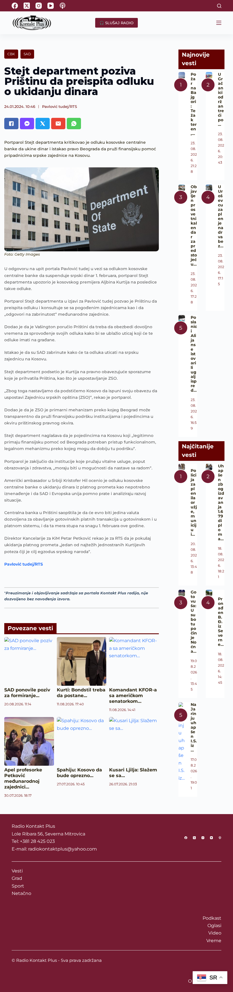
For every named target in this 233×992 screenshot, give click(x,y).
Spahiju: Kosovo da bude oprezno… (79, 772)
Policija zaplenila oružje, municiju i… (194, 502)
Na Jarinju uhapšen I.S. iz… (194, 727)
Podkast (212, 918)
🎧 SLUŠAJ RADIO (116, 22)
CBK (11, 54)
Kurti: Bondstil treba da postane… (81, 692)
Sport (18, 886)
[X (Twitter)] (27, 6)
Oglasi (214, 925)
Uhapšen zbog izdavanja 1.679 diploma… (221, 502)
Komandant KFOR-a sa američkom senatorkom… (133, 695)
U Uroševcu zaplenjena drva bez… (220, 216)
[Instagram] (39, 6)
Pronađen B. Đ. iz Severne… (221, 621)
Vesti (17, 871)
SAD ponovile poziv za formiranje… (27, 692)
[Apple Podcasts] (62, 6)
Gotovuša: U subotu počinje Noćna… (194, 622)
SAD (27, 54)
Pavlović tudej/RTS (59, 106)
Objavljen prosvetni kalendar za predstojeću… (194, 225)
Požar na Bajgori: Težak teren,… (194, 104)
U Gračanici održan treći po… (221, 99)
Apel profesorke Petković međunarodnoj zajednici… (23, 778)
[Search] (219, 6)
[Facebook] (15, 6)
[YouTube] (50, 6)
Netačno (21, 893)
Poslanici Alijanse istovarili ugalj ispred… (194, 354)
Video (214, 933)
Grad (17, 878)
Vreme (213, 940)
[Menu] (218, 22)
